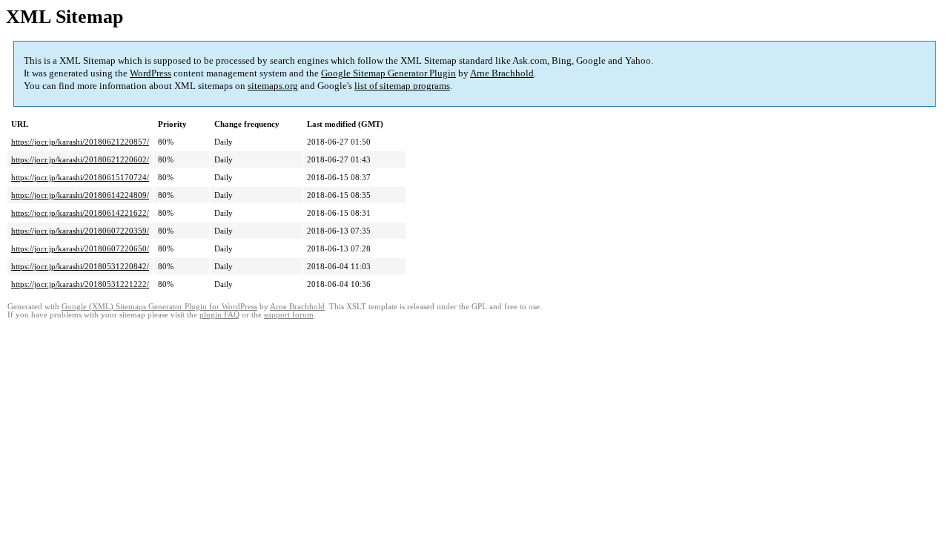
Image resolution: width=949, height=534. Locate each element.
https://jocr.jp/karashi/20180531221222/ (80, 284)
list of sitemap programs (402, 85)
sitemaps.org (273, 85)
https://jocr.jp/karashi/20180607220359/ (80, 230)
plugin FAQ (219, 315)
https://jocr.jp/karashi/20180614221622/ (80, 212)
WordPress (150, 73)
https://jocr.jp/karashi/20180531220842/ (80, 266)
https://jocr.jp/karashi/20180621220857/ (80, 141)
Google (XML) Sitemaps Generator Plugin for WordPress (159, 307)
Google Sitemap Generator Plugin (388, 73)
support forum (289, 315)
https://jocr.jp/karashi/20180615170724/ (80, 177)
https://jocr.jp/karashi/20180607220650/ (80, 248)
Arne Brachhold (502, 73)
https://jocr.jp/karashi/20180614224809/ (80, 195)
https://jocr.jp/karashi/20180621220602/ (80, 159)
